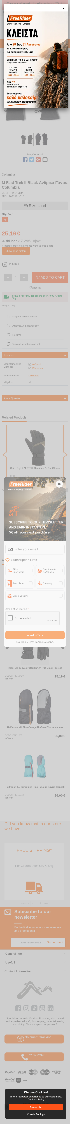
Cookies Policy (36, 1099)
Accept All (36, 1107)
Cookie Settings (36, 1114)
